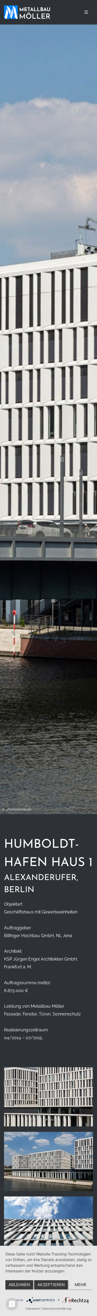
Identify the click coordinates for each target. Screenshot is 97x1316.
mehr (80, 1284)
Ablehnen (19, 1284)
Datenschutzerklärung (57, 1308)
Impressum (33, 1308)
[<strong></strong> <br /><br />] (48, 1099)
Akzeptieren (51, 1284)
